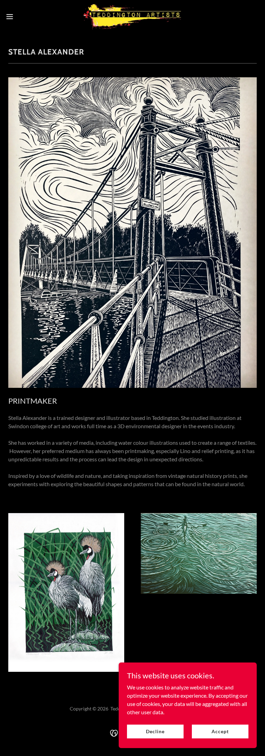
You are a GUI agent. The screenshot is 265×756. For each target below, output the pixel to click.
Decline (155, 731)
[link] (132, 16)
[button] (22, 16)
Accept (220, 731)
